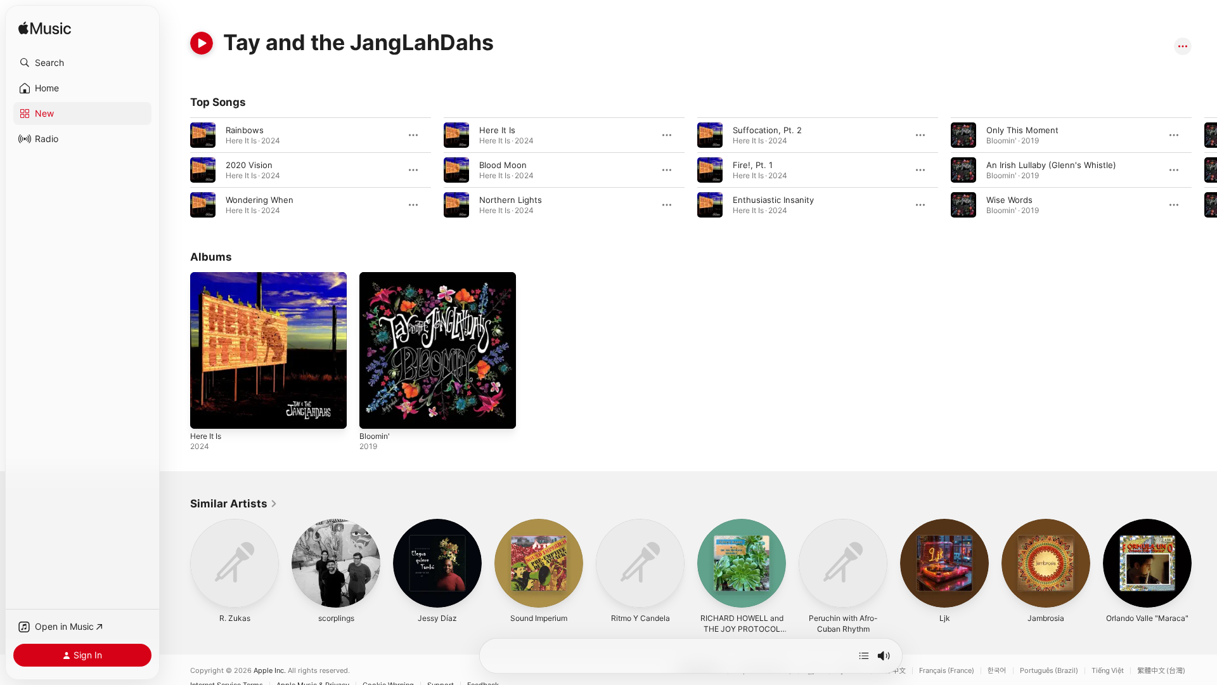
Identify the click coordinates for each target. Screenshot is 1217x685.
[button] (82, 63)
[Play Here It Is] (206, 412)
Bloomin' (375, 277)
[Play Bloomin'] (375, 412)
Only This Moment (1022, 130)
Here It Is (497, 130)
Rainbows (245, 130)
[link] (234, 504)
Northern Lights (510, 200)
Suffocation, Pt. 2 (767, 130)
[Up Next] (864, 656)
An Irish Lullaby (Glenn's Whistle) (1051, 165)
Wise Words (1009, 200)
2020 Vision (249, 165)
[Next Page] (1204, 169)
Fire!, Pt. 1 (753, 165)
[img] (44, 29)
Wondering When (259, 200)
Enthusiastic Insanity (773, 200)
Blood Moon (503, 165)
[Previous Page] (177, 169)
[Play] (201, 43)
